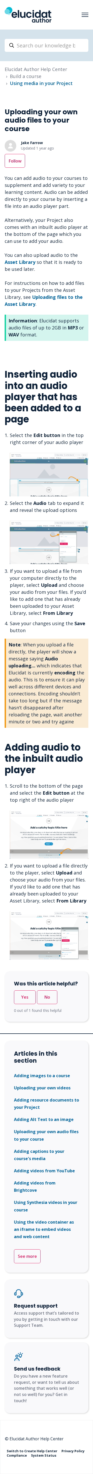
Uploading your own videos (42, 1088)
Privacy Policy (72, 1450)
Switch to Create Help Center (32, 1450)
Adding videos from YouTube (44, 1171)
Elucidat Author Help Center (36, 69)
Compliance (17, 1455)
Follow (15, 161)
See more (27, 1256)
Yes (24, 997)
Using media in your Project (41, 83)
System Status (43, 1455)
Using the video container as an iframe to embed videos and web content (44, 1229)
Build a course (25, 76)
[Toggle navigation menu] (85, 15)
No (47, 997)
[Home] (28, 15)
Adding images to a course (42, 1075)
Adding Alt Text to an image (44, 1119)
